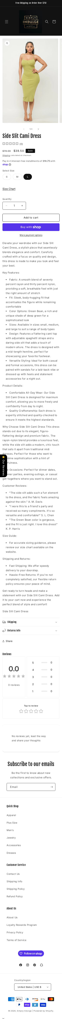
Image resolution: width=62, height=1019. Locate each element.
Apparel (11, 815)
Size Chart (8, 188)
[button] (6, 21)
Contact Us (13, 873)
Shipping (6, 155)
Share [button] (9, 641)
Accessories (14, 845)
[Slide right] (38, 129)
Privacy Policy (15, 932)
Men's (10, 830)
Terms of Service (16, 940)
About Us (12, 917)
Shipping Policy (16, 888)
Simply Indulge (24, 1011)
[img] (10, 144)
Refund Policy (15, 896)
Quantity (6, 199)
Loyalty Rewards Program (22, 924)
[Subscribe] (51, 787)
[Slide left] (23, 129)
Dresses (11, 852)
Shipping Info (14, 881)
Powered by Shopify (43, 1011)
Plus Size (12, 822)
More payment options (31, 235)
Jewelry (11, 837)
